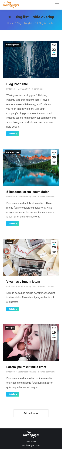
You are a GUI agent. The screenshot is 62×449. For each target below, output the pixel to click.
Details (12, 134)
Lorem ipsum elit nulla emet (26, 367)
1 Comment (37, 89)
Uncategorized (12, 45)
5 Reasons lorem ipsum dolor (27, 192)
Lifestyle (10, 328)
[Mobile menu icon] (57, 5)
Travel (9, 242)
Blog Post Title (17, 84)
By (10, 89)
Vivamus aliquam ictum (23, 281)
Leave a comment (46, 196)
